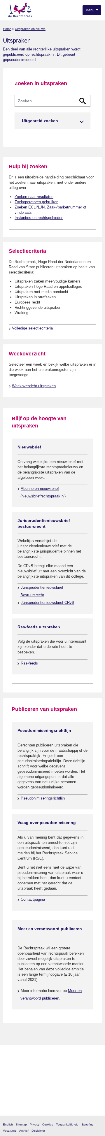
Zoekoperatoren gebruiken (36, 202)
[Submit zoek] (82, 101)
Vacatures (9, 1130)
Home (7, 29)
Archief (24, 1130)
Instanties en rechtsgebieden (39, 217)
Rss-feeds (29, 663)
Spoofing (87, 1124)
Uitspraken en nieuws (30, 29)
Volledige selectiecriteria (32, 328)
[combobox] (52, 101)
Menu (90, 10)
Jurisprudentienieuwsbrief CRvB (47, 602)
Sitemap (21, 1124)
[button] (52, 121)
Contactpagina (33, 899)
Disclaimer (38, 1130)
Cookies (47, 1124)
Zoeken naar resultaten (34, 196)
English (8, 1124)
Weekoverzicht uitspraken (34, 386)
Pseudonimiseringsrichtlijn (43, 798)
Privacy (34, 1124)
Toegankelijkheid (67, 1124)
